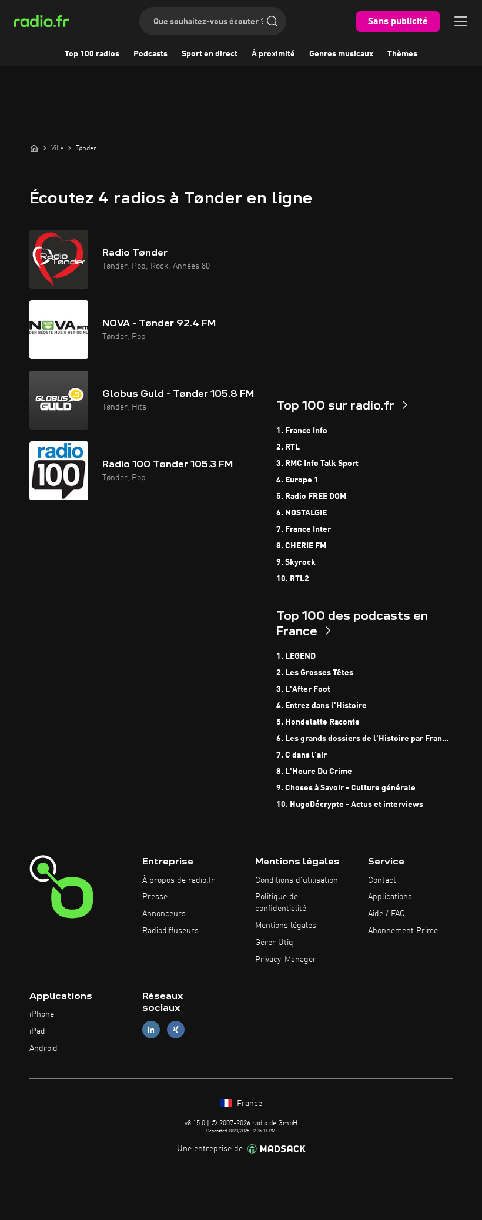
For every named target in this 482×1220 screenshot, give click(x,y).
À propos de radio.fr (178, 880)
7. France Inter (303, 529)
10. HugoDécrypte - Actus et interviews (349, 804)
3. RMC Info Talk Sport (317, 464)
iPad (37, 1031)
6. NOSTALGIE (301, 513)
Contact (382, 880)
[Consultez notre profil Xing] (175, 1030)
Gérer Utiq (274, 943)
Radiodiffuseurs (170, 931)
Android (43, 1048)
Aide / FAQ (386, 914)
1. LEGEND (296, 656)
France (248, 1104)
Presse (155, 897)
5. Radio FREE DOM (311, 496)
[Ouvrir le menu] (461, 21)
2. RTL (288, 447)
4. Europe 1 (297, 480)
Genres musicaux (341, 54)
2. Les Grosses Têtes (314, 673)
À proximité (273, 54)
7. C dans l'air (301, 755)
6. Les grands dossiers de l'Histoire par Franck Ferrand (364, 739)
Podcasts (150, 54)
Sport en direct (209, 54)
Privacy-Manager (285, 960)
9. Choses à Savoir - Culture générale (346, 788)
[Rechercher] (272, 21)
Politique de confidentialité (280, 903)
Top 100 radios (92, 54)
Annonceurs (164, 914)
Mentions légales (285, 925)
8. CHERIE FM (301, 546)
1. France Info (301, 431)
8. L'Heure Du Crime (314, 771)
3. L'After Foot (303, 689)
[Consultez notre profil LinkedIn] (151, 1030)
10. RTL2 (292, 579)
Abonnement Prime (403, 931)
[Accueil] (34, 148)
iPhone (41, 1014)
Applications (390, 897)
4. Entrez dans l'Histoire (321, 706)
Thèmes (402, 54)
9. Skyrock (296, 562)
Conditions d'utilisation (296, 880)
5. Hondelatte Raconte (318, 722)
